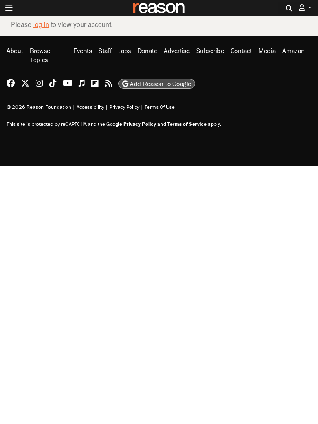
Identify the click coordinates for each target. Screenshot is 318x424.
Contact (241, 50)
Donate (147, 50)
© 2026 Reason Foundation (39, 107)
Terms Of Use (160, 107)
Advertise (177, 50)
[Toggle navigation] (9, 8)
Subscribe (210, 50)
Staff (105, 50)
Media (267, 50)
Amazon (293, 50)
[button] (305, 7)
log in (41, 24)
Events (82, 50)
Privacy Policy (124, 107)
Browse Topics (40, 55)
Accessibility (90, 107)
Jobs (124, 50)
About (15, 50)
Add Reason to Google (159, 84)
